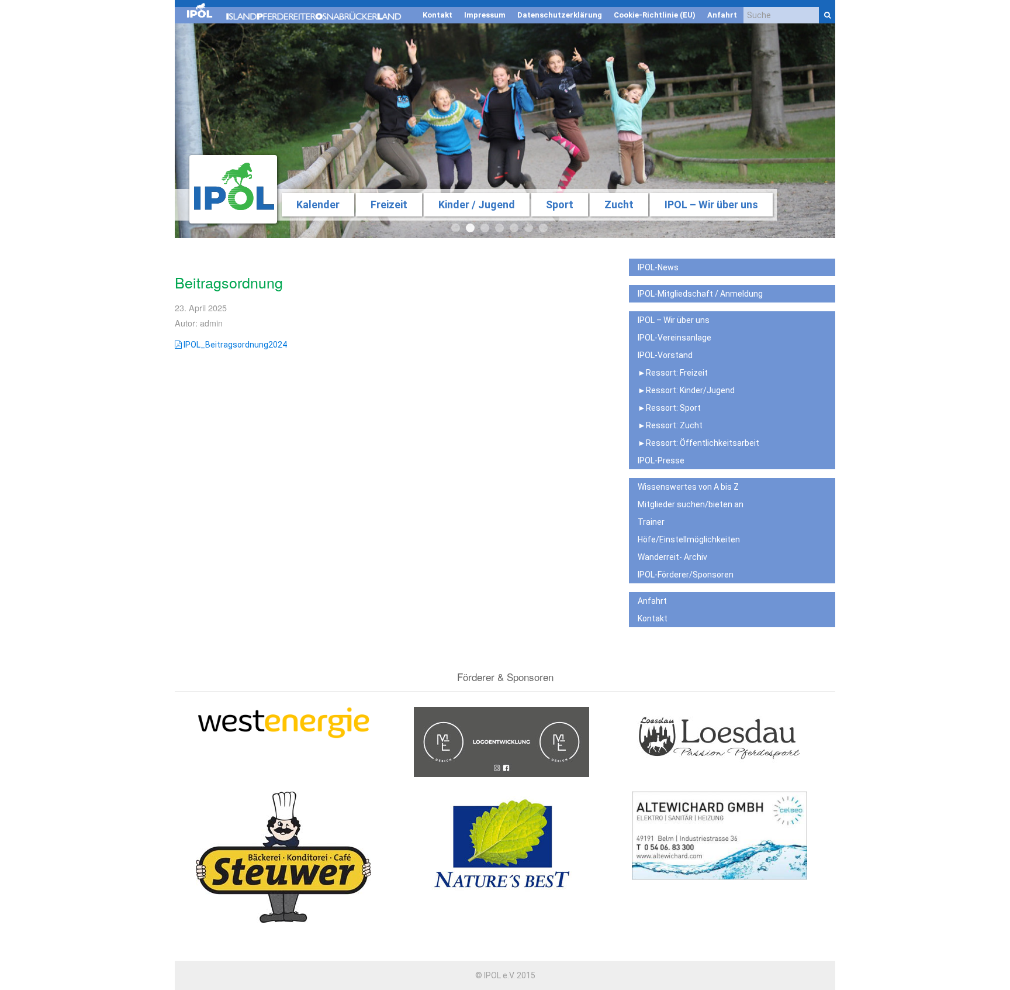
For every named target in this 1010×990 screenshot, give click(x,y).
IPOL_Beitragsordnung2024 (234, 344)
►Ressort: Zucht (670, 425)
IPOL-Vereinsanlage (674, 337)
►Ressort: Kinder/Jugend (686, 390)
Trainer (651, 522)
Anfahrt (722, 15)
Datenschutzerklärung (559, 15)
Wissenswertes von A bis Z (688, 486)
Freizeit (389, 204)
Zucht (619, 204)
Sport (559, 204)
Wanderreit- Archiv (672, 557)
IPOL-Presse (661, 460)
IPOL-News (658, 267)
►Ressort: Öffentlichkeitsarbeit (698, 443)
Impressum (485, 15)
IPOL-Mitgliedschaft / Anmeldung (700, 293)
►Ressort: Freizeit (673, 372)
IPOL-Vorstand (665, 355)
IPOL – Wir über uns (711, 204)
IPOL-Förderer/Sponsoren (686, 574)
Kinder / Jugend (476, 204)
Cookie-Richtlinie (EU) (655, 15)
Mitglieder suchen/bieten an (690, 504)
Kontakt (437, 15)
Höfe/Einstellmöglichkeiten (689, 539)
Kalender (318, 204)
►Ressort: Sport (669, 407)
